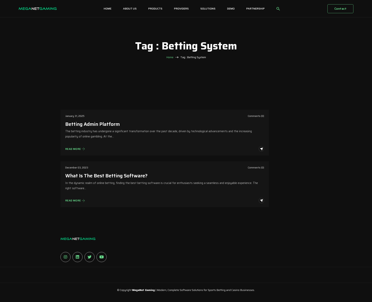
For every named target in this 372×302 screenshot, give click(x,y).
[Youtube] (101, 257)
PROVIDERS (181, 8)
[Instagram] (65, 257)
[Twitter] (89, 257)
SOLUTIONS (207, 8)
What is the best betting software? (106, 175)
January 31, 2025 (74, 116)
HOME (107, 8)
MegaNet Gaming (143, 290)
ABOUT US (130, 8)
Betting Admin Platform (92, 124)
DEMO (231, 8)
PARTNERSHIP (255, 8)
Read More (73, 149)
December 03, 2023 (76, 168)
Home (169, 57)
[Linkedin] (77, 257)
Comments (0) (256, 116)
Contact (340, 8)
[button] (278, 9)
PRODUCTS (155, 8)
